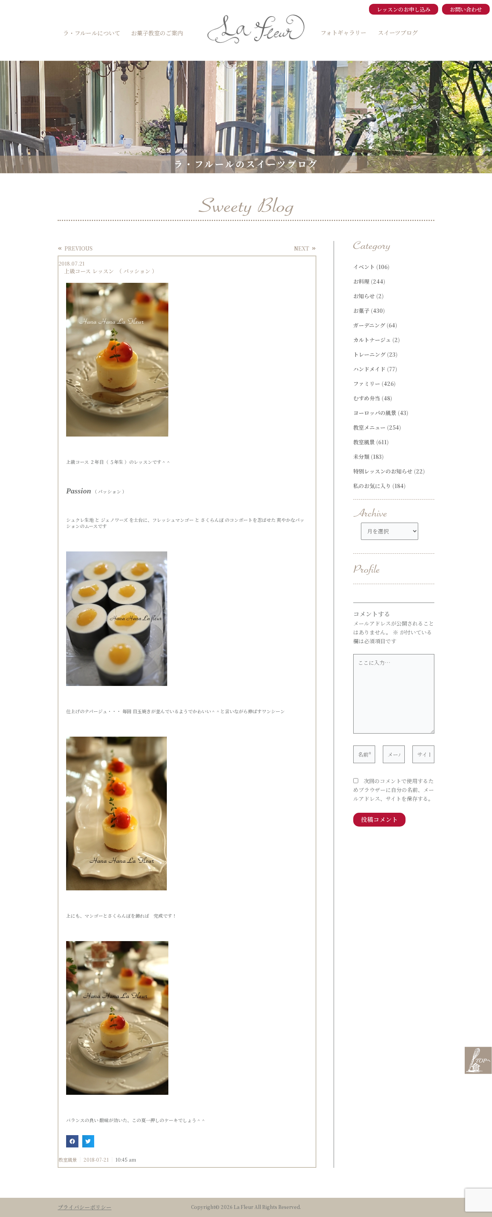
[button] (72, 1141)
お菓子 (361, 310)
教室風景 (67, 1159)
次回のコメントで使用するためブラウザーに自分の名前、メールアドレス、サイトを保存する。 (393, 789)
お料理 (361, 281)
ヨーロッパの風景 (374, 413)
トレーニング (369, 354)
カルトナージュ (372, 340)
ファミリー (366, 383)
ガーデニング (369, 325)
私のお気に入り (372, 486)
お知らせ (364, 296)
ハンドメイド (369, 369)
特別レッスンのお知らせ (382, 471)
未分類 (361, 456)
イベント (364, 267)
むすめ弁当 (366, 398)
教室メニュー (369, 427)
